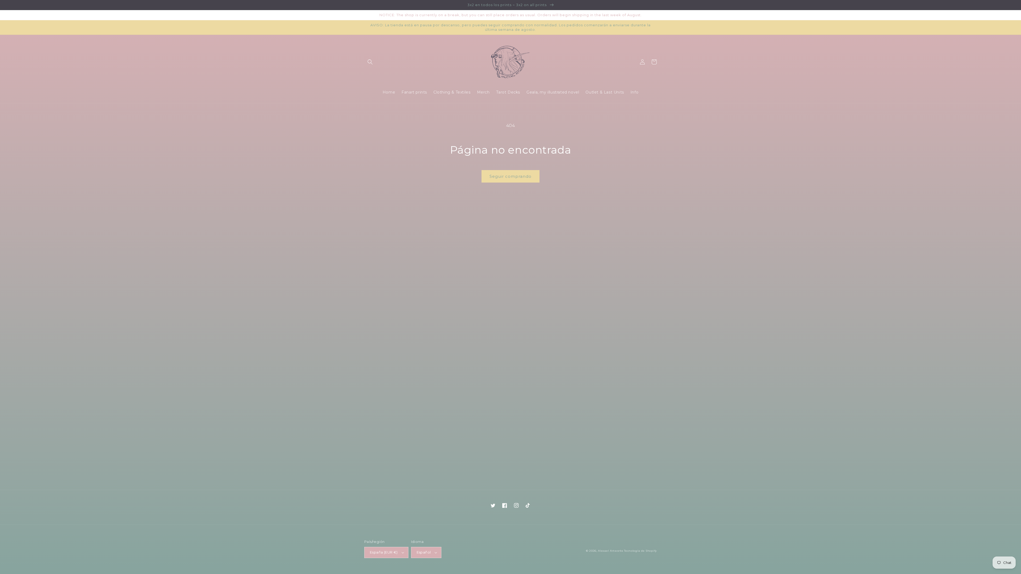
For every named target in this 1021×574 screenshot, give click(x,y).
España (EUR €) (384, 552)
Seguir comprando (510, 176)
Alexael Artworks (610, 550)
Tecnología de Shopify (640, 550)
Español (424, 552)
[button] (370, 62)
